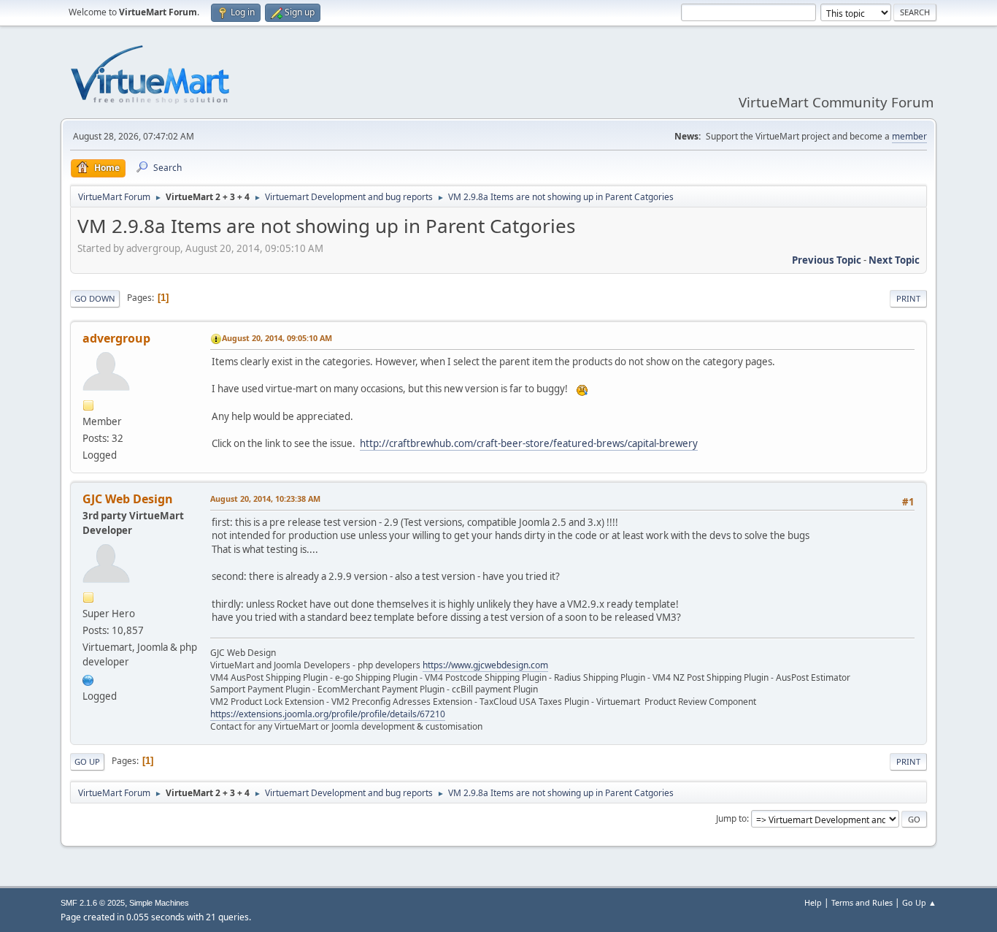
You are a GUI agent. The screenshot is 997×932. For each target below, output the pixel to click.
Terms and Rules (862, 902)
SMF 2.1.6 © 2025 (93, 902)
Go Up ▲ (919, 902)
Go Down (94, 298)
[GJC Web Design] (88, 678)
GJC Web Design (127, 499)
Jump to (731, 818)
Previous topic (826, 260)
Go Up (87, 761)
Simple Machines (159, 902)
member (909, 136)
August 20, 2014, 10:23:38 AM (265, 498)
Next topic (894, 260)
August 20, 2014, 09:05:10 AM (277, 337)
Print (908, 298)
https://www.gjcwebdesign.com (485, 665)
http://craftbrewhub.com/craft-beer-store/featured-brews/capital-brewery (529, 443)
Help (813, 902)
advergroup (116, 338)
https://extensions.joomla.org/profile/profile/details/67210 (327, 714)
